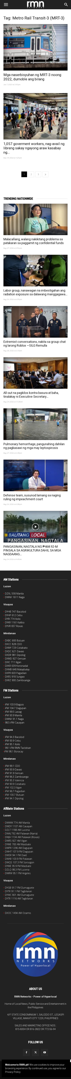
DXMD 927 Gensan (15, 658)
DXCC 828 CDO (13, 644)
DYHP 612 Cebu (13, 615)
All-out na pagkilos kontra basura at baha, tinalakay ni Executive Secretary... (31, 394)
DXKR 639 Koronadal (16, 665)
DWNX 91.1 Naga (14, 719)
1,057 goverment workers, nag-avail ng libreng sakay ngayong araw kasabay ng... (33, 148)
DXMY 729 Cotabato (16, 647)
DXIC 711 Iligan (13, 662)
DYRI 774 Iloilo (13, 618)
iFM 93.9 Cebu (13, 740)
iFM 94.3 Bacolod (14, 737)
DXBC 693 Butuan (15, 640)
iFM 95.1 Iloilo (12, 744)
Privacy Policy (12, 1072)
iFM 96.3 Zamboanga (16, 776)
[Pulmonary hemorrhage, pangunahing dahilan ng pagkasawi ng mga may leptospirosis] (35, 424)
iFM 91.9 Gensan (14, 773)
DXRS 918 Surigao (15, 676)
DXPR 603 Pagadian (16, 673)
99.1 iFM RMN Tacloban (18, 747)
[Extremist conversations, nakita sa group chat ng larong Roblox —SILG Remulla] (35, 322)
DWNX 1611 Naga (14, 597)
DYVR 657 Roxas (14, 626)
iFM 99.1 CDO (12, 765)
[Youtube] (44, 1052)
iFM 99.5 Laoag (13, 711)
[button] (5, 4)
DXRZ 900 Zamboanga (17, 680)
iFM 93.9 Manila (13, 715)
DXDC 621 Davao (14, 651)
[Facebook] (26, 1052)
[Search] (66, 4)
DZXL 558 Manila (14, 593)
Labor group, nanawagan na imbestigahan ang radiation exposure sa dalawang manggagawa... (35, 292)
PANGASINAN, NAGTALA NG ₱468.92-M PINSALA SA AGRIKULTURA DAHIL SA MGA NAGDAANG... (32, 550)
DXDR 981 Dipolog (15, 655)
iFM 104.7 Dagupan (15, 708)
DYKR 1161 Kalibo (14, 622)
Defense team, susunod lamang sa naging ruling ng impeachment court (32, 497)
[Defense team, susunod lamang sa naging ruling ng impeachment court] (35, 475)
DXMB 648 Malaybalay (17, 669)
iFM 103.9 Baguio (14, 704)
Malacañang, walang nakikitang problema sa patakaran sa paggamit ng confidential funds (33, 241)
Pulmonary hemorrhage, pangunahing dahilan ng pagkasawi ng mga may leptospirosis (34, 446)
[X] (35, 1052)
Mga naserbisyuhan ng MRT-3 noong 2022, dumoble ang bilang (32, 77)
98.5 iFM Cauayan (14, 722)
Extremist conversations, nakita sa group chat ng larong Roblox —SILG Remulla (34, 343)
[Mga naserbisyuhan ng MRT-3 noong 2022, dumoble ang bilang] (35, 47)
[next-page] (45, 174)
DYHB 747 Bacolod (15, 611)
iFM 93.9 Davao (13, 769)
